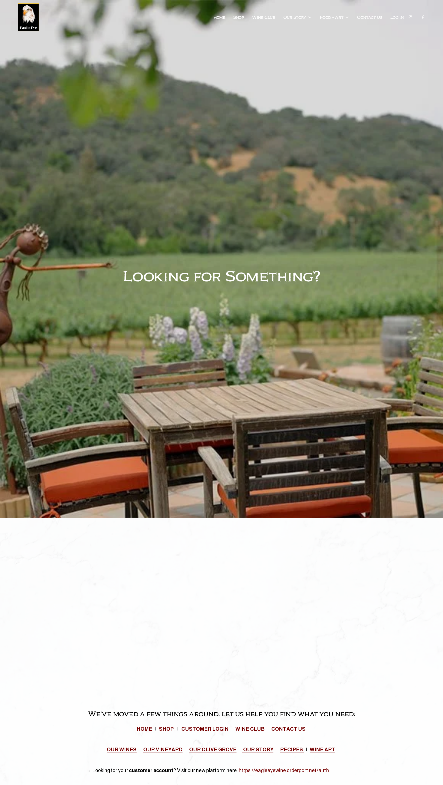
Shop (238, 17)
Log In (397, 17)
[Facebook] (423, 17)
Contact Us (369, 17)
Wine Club (263, 17)
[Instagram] (410, 17)
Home (219, 17)
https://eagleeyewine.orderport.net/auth (284, 770)
